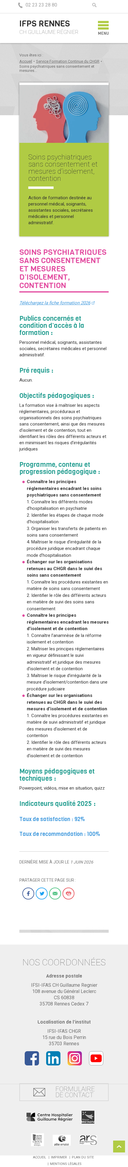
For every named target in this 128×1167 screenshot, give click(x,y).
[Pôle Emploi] (62, 1140)
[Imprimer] (68, 893)
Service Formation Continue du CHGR (67, 61)
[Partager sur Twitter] (42, 893)
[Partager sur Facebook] (28, 893)
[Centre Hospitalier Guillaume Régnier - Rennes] (49, 1117)
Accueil (25, 61)
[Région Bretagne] (87, 1117)
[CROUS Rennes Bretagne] (37, 1139)
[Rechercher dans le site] (94, 5)
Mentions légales (66, 1164)
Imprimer (59, 1157)
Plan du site (83, 1157)
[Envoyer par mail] (55, 893)
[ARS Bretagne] (88, 1140)
